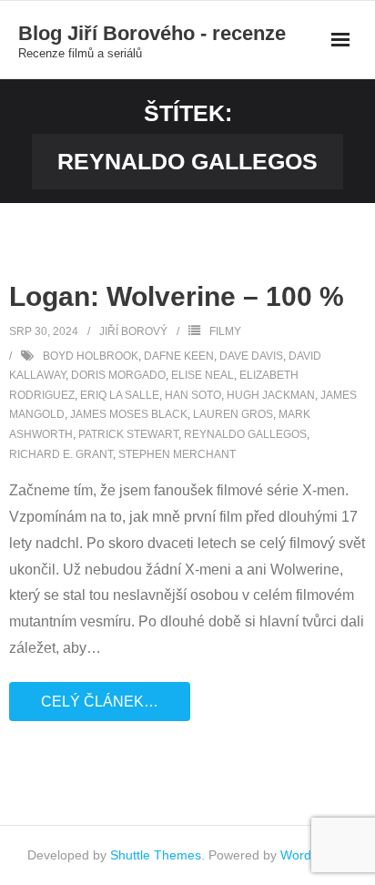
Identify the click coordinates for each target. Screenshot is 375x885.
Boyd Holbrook (90, 356)
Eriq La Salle (119, 395)
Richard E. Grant (61, 454)
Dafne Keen (179, 356)
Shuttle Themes (155, 855)
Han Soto (193, 395)
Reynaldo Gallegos (245, 434)
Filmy (225, 331)
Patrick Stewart (128, 434)
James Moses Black (129, 414)
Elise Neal (202, 375)
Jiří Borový (133, 331)
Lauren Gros (233, 414)
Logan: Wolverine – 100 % (176, 296)
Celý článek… (99, 701)
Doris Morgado (118, 375)
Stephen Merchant (177, 454)
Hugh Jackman (271, 395)
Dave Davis (251, 356)
